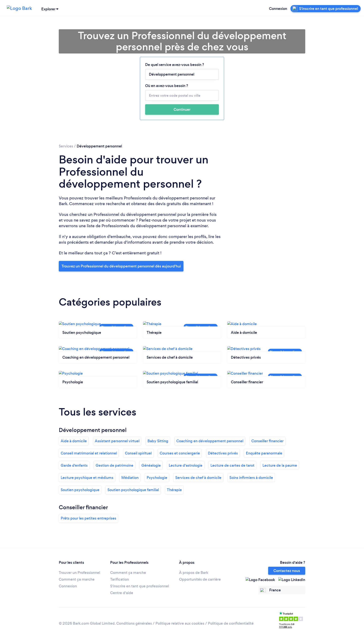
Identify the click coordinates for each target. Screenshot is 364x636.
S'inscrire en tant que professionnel (139, 586)
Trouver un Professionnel (79, 572)
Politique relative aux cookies (179, 623)
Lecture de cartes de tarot (232, 465)
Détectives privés (223, 453)
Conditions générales (134, 623)
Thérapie (174, 489)
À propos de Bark (193, 572)
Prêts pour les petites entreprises (88, 518)
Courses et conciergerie (180, 453)
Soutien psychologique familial (133, 489)
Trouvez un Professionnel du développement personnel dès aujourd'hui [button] (121, 266)
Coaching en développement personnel (209, 441)
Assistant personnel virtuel (117, 441)
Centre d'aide (121, 592)
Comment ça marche (77, 579)
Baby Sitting (157, 441)
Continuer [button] (182, 109)
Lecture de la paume (279, 465)
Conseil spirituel (138, 453)
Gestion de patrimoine (114, 465)
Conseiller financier (267, 441)
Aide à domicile (74, 441)
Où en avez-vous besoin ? (166, 85)
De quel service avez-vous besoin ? (174, 64)
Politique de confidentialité (231, 623)
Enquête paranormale (264, 453)
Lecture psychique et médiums (87, 477)
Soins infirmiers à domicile (251, 477)
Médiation (130, 477)
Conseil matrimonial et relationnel (89, 453)
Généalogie (151, 465)
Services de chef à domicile (198, 477)
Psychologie (157, 477)
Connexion (278, 8)
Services (66, 146)
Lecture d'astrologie (185, 465)
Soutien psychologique (80, 489)
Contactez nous (286, 570)
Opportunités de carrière (200, 579)
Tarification (119, 579)
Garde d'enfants (74, 465)
